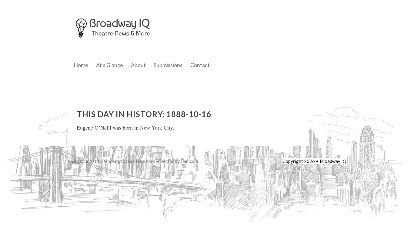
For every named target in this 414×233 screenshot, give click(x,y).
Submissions (168, 65)
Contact (200, 65)
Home (81, 65)
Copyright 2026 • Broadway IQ (314, 161)
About (138, 65)
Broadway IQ (119, 23)
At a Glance (109, 65)
